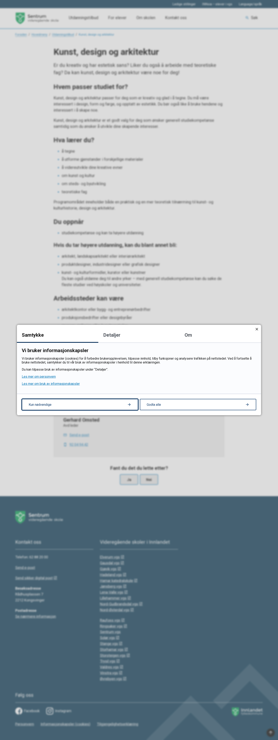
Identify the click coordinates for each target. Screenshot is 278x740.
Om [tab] (188, 335)
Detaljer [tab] (111, 335)
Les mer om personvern (39, 377)
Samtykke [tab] (33, 335)
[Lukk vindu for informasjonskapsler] (256, 329)
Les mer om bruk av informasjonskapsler (51, 384)
